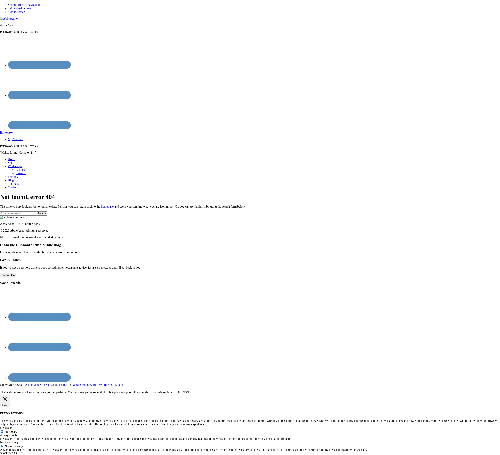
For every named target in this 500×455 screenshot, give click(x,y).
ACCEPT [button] (183, 392)
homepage (107, 206)
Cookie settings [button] (162, 392)
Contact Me (8, 275)
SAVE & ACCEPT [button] (12, 453)
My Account (15, 139)
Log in (119, 384)
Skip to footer (16, 11)
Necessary (11, 431)
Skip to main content (20, 8)
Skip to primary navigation (24, 4)
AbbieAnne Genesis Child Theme (46, 384)
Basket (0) (6, 132)
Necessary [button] (6, 427)
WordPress (105, 384)
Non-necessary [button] (9, 442)
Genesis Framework (84, 384)
